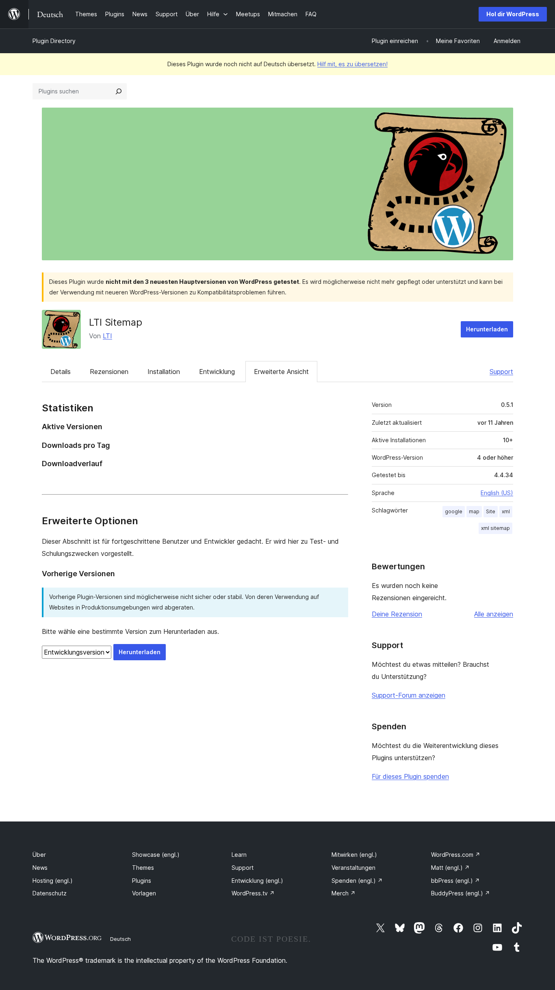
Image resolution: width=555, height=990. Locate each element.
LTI (107, 336)
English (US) (497, 492)
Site (490, 511)
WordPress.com (455, 854)
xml (506, 511)
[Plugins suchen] (119, 91)
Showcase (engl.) (156, 854)
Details (60, 371)
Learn (239, 854)
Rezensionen (109, 371)
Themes (143, 867)
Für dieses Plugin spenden (410, 776)
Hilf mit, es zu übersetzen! (352, 64)
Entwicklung (217, 371)
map (474, 511)
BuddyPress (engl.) (460, 893)
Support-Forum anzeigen (408, 695)
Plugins (141, 880)
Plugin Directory (54, 40)
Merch (344, 893)
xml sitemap (495, 528)
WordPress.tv (253, 893)
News (40, 867)
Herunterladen (487, 329)
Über (39, 854)
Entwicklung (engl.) (257, 880)
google (453, 511)
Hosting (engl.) (53, 880)
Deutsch (120, 939)
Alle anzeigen (493, 614)
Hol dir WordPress (512, 14)
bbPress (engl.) (455, 880)
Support (501, 371)
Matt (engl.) (450, 867)
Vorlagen (144, 893)
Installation (163, 371)
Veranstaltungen (353, 867)
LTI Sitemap (115, 322)
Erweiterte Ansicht (281, 371)
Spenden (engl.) (357, 880)
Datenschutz (50, 893)
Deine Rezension (397, 614)
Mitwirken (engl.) (354, 854)
